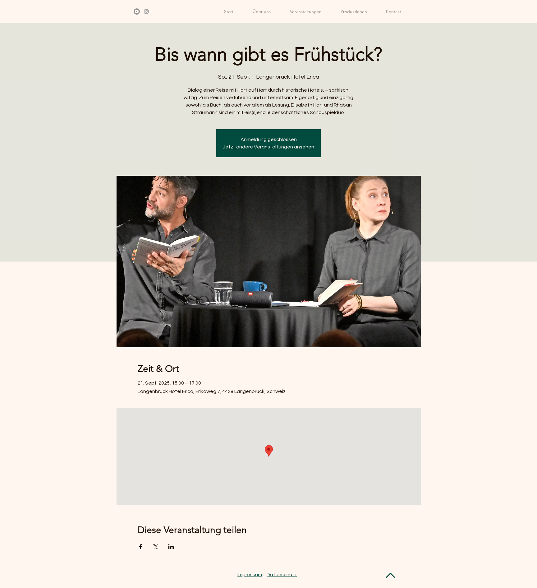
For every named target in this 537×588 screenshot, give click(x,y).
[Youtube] (137, 11)
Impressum (249, 574)
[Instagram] (146, 11)
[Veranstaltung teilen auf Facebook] (141, 546)
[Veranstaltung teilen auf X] (156, 546)
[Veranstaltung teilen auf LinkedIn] (171, 546)
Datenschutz (282, 574)
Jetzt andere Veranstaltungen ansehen (268, 146)
